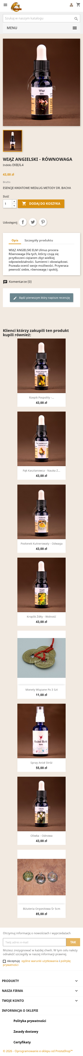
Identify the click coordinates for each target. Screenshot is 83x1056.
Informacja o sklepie (20, 1010)
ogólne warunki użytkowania (39, 961)
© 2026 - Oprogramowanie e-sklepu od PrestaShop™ (38, 1051)
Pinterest (43, 222)
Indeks (7, 165)
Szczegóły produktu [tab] (39, 240)
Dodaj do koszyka (41, 203)
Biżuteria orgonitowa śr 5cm (41, 909)
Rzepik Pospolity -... (41, 397)
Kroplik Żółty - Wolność (41, 616)
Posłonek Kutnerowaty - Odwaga (42, 543)
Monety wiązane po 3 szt (41, 689)
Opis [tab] (15, 240)
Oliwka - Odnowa (41, 835)
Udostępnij (23, 222)
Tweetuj (33, 222)
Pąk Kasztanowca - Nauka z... (41, 470)
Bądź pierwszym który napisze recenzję (41, 298)
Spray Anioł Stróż (41, 762)
